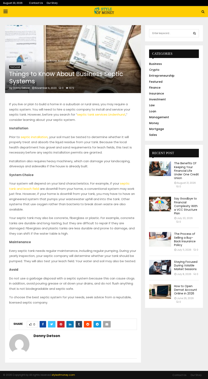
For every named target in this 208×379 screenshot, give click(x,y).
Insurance (156, 93)
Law (152, 105)
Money (154, 123)
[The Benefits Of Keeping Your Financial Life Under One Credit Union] (160, 168)
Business (155, 64)
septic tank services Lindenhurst (101, 114)
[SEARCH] (194, 33)
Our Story (52, 3)
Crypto (154, 70)
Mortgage (156, 129)
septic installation (34, 137)
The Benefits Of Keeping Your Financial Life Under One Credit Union (186, 170)
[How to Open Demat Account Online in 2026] (160, 291)
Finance (154, 88)
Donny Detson (21, 88)
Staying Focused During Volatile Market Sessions (185, 265)
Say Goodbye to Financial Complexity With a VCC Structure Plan (186, 205)
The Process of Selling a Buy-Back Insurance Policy (185, 239)
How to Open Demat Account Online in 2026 (185, 289)
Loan (152, 111)
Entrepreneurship (161, 76)
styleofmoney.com (63, 375)
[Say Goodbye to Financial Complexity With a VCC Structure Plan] (160, 204)
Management (159, 117)
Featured (15, 67)
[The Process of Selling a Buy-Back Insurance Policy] (160, 239)
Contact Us (36, 3)
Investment (157, 99)
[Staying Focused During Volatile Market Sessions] (160, 267)
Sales (153, 135)
